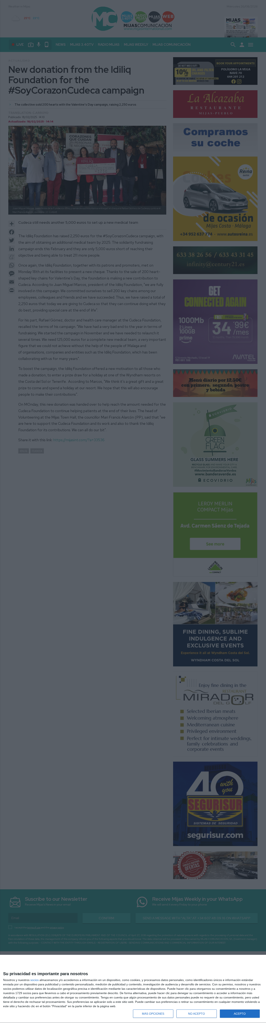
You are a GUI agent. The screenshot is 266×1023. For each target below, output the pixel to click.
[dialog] (133, 989)
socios (34, 980)
